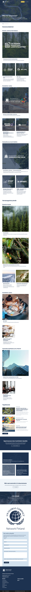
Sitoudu (23, 1)
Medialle (3, 586)
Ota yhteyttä (6, 562)
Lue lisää (16, 499)
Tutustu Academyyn (16, 445)
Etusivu (3, 23)
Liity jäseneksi (4, 580)
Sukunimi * (5, 541)
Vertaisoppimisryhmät (5, 582)
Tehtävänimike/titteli (7, 548)
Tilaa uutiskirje (4, 587)
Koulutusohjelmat (4, 581)
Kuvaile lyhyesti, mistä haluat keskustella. (10, 551)
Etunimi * (5, 538)
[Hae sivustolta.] (26, 1)
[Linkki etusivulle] (5, 1)
